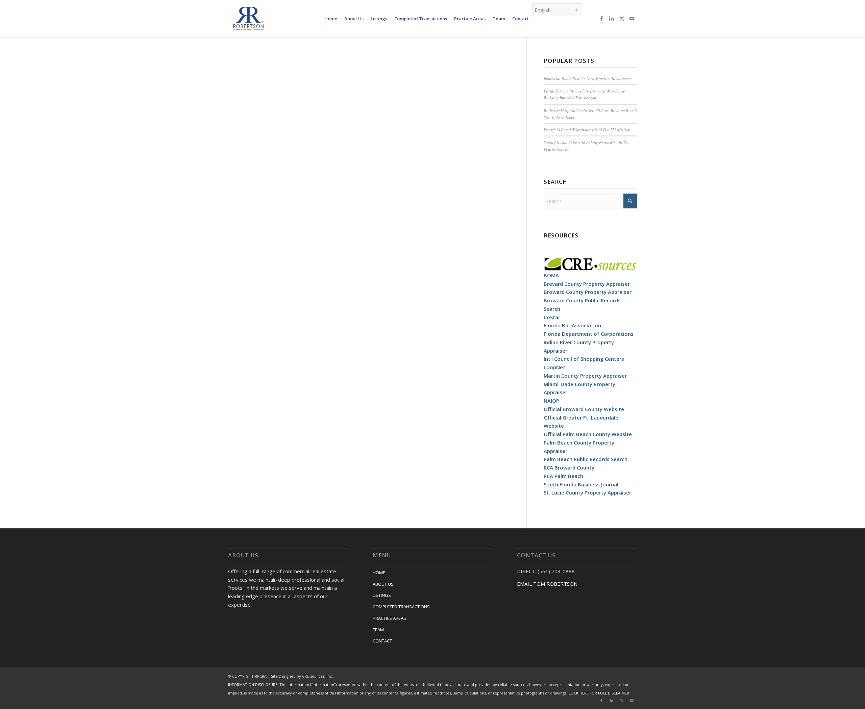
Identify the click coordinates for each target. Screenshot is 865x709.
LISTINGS (382, 595)
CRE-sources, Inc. (317, 676)
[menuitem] (331, 18)
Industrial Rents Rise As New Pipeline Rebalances (588, 78)
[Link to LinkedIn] (612, 18)
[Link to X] (622, 18)
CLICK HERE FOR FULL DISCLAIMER (598, 692)
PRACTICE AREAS (389, 618)
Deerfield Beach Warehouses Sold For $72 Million (587, 129)
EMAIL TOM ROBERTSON (547, 583)
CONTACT (382, 641)
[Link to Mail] (632, 18)
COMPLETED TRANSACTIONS (401, 607)
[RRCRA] (248, 18)
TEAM (378, 630)
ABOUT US (383, 584)
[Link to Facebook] (601, 18)
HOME (379, 572)
